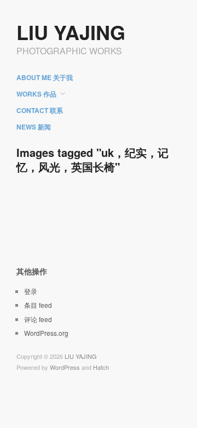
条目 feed (38, 304)
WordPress (65, 367)
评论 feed (38, 319)
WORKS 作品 (36, 94)
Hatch (101, 367)
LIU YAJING (70, 32)
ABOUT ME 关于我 (44, 77)
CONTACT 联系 (39, 110)
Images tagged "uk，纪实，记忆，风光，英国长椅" (92, 159)
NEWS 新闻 (33, 126)
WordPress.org (46, 332)
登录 (30, 291)
